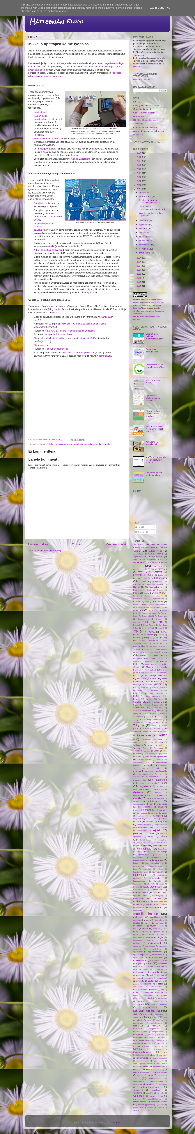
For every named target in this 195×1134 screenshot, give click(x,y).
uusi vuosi (163, 1055)
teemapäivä (138, 1026)
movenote (137, 920)
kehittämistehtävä (160, 843)
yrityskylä (160, 1107)
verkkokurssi (149, 1069)
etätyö (160, 807)
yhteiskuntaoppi (139, 1102)
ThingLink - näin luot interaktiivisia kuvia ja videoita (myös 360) (65, 338)
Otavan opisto (147, 685)
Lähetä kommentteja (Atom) (47, 551)
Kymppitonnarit (161, 649)
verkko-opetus (142, 1067)
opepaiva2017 (158, 932)
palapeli (139, 966)
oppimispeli (138, 952)
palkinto (160, 966)
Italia (157, 638)
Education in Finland (140, 599)
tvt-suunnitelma (147, 1043)
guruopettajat (142, 813)
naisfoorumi (159, 923)
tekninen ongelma (140, 1032)
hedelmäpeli (140, 816)
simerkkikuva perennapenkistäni (78, 352)
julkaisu (151, 837)
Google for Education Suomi (59, 334)
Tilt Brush (145, 728)
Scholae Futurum (141, 702)
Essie (147, 602)
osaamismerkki (155, 957)
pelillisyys (140, 975)
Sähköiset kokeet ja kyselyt (146, 120)
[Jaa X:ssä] (77, 439)
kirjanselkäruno (143, 855)
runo (162, 990)
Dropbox (160, 590)
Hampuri (136, 625)
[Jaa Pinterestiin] (83, 439)
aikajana (154, 754)
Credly (148, 584)
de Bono (160, 786)
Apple (135, 559)
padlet (148, 963)
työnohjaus (159, 1046)
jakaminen (138, 833)
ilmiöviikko (150, 822)
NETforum (163, 670)
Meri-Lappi (137, 661)
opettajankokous (148, 934)
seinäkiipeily (158, 1001)
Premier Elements (156, 693)
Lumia (149, 656)
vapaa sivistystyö (142, 1061)
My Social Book (150, 670)
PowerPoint (138, 693)
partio (135, 969)
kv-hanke (157, 881)
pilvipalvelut (162, 978)
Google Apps (153, 610)
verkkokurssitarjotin (141, 1072)
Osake (136, 685)
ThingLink (107, 444)
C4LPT (147, 578)
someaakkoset (150, 1007)
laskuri (161, 884)
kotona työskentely (156, 866)
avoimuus (137, 780)
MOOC (161, 658)
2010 (139, 282)
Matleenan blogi (56, 21)
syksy (135, 1017)
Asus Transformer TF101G (152, 559)
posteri (151, 981)
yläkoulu (150, 1107)
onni (165, 929)
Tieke (154, 726)
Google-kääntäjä (148, 616)
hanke (164, 813)
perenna (160, 975)
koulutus (160, 869)
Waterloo (136, 742)
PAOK (158, 684)
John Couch (140, 640)
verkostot (140, 1075)
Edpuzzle (159, 596)
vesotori (161, 1075)
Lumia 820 (159, 656)
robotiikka (154, 990)
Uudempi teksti (38, 544)
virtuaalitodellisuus (150, 1087)
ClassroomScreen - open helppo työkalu (155, 366)
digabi (135, 789)
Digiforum (159, 584)
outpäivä (139, 964)
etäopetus (162, 804)
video (136, 1078)
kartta (147, 843)
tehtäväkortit (137, 1029)
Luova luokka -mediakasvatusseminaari (151, 208)
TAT (162, 717)
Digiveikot (137, 590)
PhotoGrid (144, 688)
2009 (139, 286)
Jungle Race (153, 640)
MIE (146, 658)
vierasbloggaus (156, 1081)
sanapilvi (142, 1001)
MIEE (153, 658)
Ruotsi (160, 699)
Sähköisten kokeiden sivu (46, 203)
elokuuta (143, 229)
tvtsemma (160, 1043)
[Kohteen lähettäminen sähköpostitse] (71, 439)
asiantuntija (162, 771)
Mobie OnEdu (150, 664)
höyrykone (146, 819)
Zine (149, 751)
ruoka (135, 992)
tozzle (138, 1040)
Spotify (135, 714)
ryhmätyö (150, 998)
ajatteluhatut (149, 757)
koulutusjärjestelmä (140, 872)
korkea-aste (158, 863)
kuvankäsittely (155, 878)
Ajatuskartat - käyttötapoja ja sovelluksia (153, 398)
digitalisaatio (158, 789)
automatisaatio (138, 777)
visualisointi (138, 1090)
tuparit (135, 1043)
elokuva (136, 801)
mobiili (164, 905)
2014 (139, 266)
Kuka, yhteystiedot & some (146, 105)
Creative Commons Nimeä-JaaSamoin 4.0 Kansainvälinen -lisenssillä (148, 305)
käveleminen (138, 884)
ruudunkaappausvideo (153, 992)
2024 (139, 161)
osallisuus (155, 960)
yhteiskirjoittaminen (155, 1099)
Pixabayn (86, 292)
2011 (139, 278)
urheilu (152, 1055)
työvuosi (137, 1049)
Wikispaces (138, 745)
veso (150, 1075)
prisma (161, 981)
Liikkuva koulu (141, 652)
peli (165, 972)
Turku (164, 731)
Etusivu (77, 544)
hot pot (136, 819)
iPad (138, 821)
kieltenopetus (144, 848)
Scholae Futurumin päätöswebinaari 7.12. (150, 201)
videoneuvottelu (155, 1078)
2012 (139, 274)
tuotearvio (160, 1040)
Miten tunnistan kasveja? (153, 381)
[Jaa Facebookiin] (80, 439)
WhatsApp (159, 742)
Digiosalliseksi (155, 587)
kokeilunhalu (156, 858)
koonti (147, 863)
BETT (137, 566)
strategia (146, 1014)
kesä (165, 846)
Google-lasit (162, 616)
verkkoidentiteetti (160, 1067)
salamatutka (162, 998)
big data (142, 783)
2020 (139, 177)
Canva (143, 581)
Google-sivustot (143, 619)
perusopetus (148, 978)
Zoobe (156, 751)
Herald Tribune (149, 625)
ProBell (136, 696)
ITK (135, 631)
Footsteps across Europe (145, 607)
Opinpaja (147, 681)
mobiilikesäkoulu (155, 907)
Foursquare (162, 607)
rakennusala (137, 987)
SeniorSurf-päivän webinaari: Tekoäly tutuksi (155, 428)
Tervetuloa (138, 124)
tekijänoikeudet (155, 1029)
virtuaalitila (163, 1084)
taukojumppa (138, 1023)
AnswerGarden (155, 556)
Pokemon (141, 690)
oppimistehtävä (155, 952)
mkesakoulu (152, 904)
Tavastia (148, 722)
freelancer (162, 810)
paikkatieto (162, 964)
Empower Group (158, 599)
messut (139, 905)
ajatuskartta (162, 757)
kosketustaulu (138, 866)
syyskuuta (144, 225)
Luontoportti (137, 658)
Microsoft (160, 661)
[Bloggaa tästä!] (74, 439)
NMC (138, 673)
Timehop (156, 728)
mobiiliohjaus (138, 910)
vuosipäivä (137, 1093)
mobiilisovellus (156, 917)
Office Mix (141, 679)
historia (159, 816)
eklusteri (160, 798)
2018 (139, 185)
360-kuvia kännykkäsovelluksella (50, 138)
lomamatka (157, 890)
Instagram (148, 638)
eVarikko (137, 798)
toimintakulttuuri (152, 1037)
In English (138, 135)
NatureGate (149, 673)
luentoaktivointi (140, 893)
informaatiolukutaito (144, 825)
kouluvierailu (140, 874)
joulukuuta (144, 192)
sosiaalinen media (92, 444)
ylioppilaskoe (138, 1107)
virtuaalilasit (148, 1084)
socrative (163, 1004)
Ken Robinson (158, 643)
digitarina (138, 792)
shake (153, 1004)
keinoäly (156, 846)
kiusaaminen (138, 858)
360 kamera (139, 544)
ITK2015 (151, 632)
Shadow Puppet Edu (153, 705)
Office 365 (162, 676)
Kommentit (142, 532)
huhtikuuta (144, 241)
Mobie (136, 664)
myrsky (147, 923)
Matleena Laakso (141, 79)
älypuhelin (146, 1110)
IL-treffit (161, 628)
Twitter (162, 735)
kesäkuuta (144, 233)
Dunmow (145, 593)
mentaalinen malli (160, 902)
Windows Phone (140, 748)
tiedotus (150, 1035)
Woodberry (158, 748)
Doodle (149, 590)
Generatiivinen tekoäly (144, 113)
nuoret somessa (140, 926)
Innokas (161, 635)
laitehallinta (151, 884)
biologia (153, 783)
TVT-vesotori (145, 720)
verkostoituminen (160, 1072)
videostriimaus (138, 1081)
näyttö (162, 926)
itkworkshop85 (142, 830)
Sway (154, 714)
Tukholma (155, 731)
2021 (139, 173)
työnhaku (145, 1046)
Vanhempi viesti (116, 544)
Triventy (145, 731)
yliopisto (160, 1105)
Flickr (145, 604)
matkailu (157, 898)
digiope (146, 789)
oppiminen (137, 946)
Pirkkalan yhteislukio (159, 688)
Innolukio (136, 638)
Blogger (136, 578)
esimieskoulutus (139, 804)
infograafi (162, 821)
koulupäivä (147, 869)
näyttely (153, 926)
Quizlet (78, 263)
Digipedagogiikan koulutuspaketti (154, 474)
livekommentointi (139, 890)
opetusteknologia (154, 937)
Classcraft (137, 584)
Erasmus (137, 602)
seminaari (138, 1004)
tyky (134, 1046)
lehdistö (136, 887)
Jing (165, 638)
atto (161, 774)
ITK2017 (139, 635)
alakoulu (159, 759)
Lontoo (163, 652)
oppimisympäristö (140, 955)
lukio (155, 893)
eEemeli (158, 792)
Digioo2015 (138, 587)
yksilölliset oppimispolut (144, 1105)
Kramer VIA (148, 649)
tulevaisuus (149, 1040)
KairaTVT (145, 643)
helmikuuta (144, 249)
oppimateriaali (154, 943)
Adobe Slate (150, 548)
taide (149, 1020)
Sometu (160, 711)
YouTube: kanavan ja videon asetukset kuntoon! (156, 459)
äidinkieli (136, 1110)
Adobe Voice (155, 551)
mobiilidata (140, 907)
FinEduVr (136, 604)
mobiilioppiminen (64, 444)
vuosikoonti (156, 1090)
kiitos (147, 852)
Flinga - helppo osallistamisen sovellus (153, 413)
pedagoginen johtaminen (153, 969)
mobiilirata (78, 444)
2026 (139, 153)
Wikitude (161, 745)
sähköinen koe (150, 1017)
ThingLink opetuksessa (56, 349)
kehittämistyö (142, 845)
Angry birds (138, 557)
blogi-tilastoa (145, 786)
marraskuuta (145, 196)
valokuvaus (141, 1058)
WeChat (147, 742)
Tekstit (140, 527)
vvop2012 (149, 1093)
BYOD (150, 575)
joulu (152, 833)
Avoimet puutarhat (155, 562)
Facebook (158, 601)
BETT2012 (137, 569)
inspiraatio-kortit (161, 825)
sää (165, 1017)
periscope (137, 978)
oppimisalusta (150, 946)
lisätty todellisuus (152, 886)
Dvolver (155, 593)
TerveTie (159, 722)
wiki (161, 1096)
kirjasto (159, 855)
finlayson (136, 810)
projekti (136, 984)
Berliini (160, 575)
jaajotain (156, 830)
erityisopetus (154, 801)
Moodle (149, 667)
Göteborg (136, 622)
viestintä (136, 1084)
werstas (153, 1096)
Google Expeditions (80, 159)
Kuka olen (161, 58)
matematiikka (138, 898)
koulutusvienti (157, 872)
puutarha (147, 984)
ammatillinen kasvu (141, 762)
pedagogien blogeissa (51, 76)
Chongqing (158, 581)
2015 (139, 262)
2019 (139, 181)
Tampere (136, 722)
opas (138, 932)
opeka (147, 932)
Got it (171, 7)
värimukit (160, 1093)
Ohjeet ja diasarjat (142, 109)
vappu (135, 1064)
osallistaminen (140, 960)
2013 (139, 270)
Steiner (145, 714)
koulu (135, 869)
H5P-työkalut (139, 116)
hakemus (154, 813)
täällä (51, 246)
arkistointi (146, 768)
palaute (150, 966)
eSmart (160, 795)
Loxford (141, 655)
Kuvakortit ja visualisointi (152, 443)
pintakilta (140, 981)
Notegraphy (162, 673)
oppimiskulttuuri (155, 949)
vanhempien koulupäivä (158, 1058)
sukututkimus (158, 1014)
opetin (135, 934)
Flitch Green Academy (158, 604)
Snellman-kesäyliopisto (143, 711)
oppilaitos (136, 943)
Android (160, 554)
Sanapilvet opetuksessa (152, 350)
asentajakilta (149, 771)
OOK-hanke (149, 676)
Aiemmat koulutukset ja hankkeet (149, 131)
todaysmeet (138, 1037)
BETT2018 (137, 575)
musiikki (136, 923)
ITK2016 (163, 632)
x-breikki (136, 1099)
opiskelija (150, 940)
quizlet (159, 984)
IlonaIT (150, 635)
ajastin (138, 757)
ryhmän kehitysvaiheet (142, 995)
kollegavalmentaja (141, 860)
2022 (139, 169)
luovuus (144, 896)
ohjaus (145, 929)
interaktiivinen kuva (144, 827)
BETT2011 (158, 566)
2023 (139, 165)
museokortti (159, 920)
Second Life (159, 702)
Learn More (156, 7)
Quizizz (149, 699)
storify (135, 1014)
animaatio (148, 765)
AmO (150, 554)
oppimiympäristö (158, 955)
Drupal (136, 593)
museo (147, 920)
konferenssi (157, 860)
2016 (139, 258)
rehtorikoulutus (156, 987)
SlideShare (138, 708)
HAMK (160, 622)
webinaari (138, 1095)
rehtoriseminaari (140, 990)
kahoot (163, 836)
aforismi (139, 754)
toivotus (164, 1037)
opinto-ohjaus (138, 940)
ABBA (153, 544)
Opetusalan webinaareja (145, 127)
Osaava (158, 681)
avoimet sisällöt (156, 777)
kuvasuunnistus (139, 881)
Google (43, 444)
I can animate (148, 628)
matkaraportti (140, 901)
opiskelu (160, 940)
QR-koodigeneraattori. (45, 149)
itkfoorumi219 (162, 827)
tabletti (139, 1020)
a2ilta (165, 751)
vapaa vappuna (158, 1061)
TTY (134, 720)
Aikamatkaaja (138, 554)
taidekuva (159, 1020)
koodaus (136, 863)
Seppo (135, 705)
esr (151, 804)
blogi (164, 783)
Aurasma (137, 562)
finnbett (147, 809)
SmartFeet (157, 708)
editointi (150, 798)
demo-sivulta (105, 356)
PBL (135, 688)
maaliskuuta (145, 245)
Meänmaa (148, 661)
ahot (146, 754)
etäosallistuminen (145, 807)
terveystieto (138, 1035)
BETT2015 (162, 569)
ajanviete (163, 754)
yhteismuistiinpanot (159, 1102)
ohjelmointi (156, 929)
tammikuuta (145, 253)
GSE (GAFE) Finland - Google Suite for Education (70, 331)
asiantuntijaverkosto (145, 774)
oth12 (165, 960)
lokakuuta (144, 221)
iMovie (164, 819)
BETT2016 (142, 572)
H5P (147, 621)
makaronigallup (157, 896)
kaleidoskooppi (145, 840)
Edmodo (147, 596)
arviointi (137, 771)
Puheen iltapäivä (151, 696)
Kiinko (151, 646)
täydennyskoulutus (142, 1052)
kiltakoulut (156, 852)
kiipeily (139, 852)
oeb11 (135, 929)
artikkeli (159, 768)
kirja (165, 852)
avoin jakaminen (157, 779)
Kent (135, 646)
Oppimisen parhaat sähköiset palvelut (43, 226)
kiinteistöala (162, 849)
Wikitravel (150, 745)
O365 (138, 676)
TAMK (150, 716)
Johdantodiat (40, 112)
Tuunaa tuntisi (144, 735)
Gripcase (159, 619)
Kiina (143, 646)
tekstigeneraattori (157, 1032)
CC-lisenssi (160, 578)
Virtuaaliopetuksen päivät (152, 739)
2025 (139, 157)
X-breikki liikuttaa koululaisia (48, 250)
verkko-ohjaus (161, 1064)
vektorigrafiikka (147, 1064)
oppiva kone (138, 958)
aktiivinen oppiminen (144, 759)
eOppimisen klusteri (142, 795)
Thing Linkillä (54, 309)
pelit (151, 975)
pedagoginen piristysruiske (146, 972)
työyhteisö (157, 1049)
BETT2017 (157, 572)
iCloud (156, 819)
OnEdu (153, 678)
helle (150, 816)
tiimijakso (160, 1035)
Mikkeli (51, 444)
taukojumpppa (156, 1023)
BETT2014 (149, 569)
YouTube (137, 751)
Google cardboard (149, 613)
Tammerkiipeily (158, 720)
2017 (139, 189)
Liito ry (153, 652)
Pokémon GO (157, 690)
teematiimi (156, 1026)
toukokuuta (144, 237)
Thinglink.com (41, 345)
